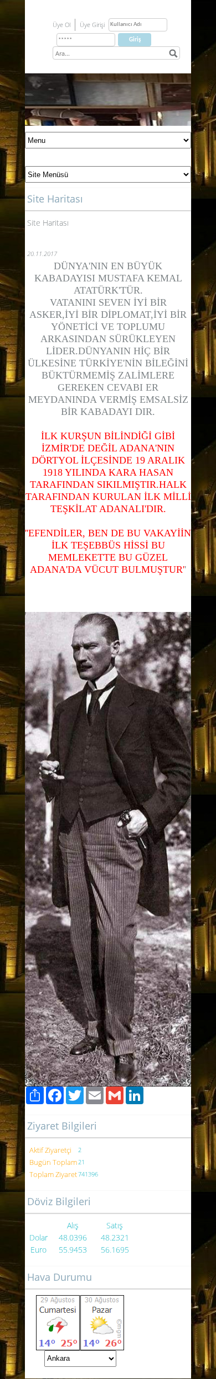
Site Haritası (48, 222)
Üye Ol (61, 24)
